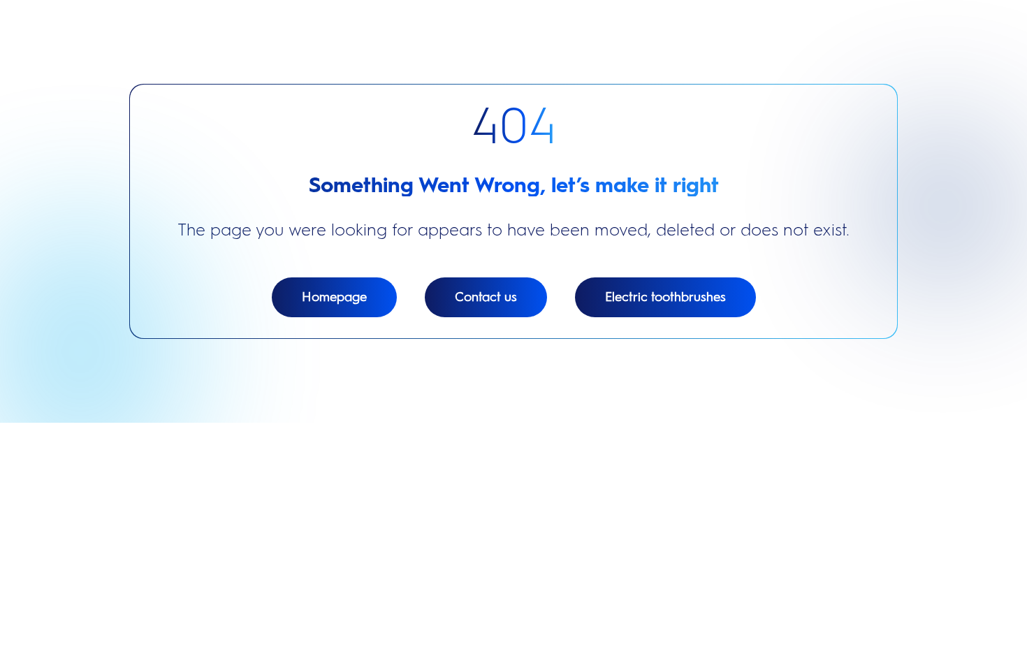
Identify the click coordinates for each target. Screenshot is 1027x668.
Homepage (334, 297)
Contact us (486, 297)
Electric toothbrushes (665, 297)
